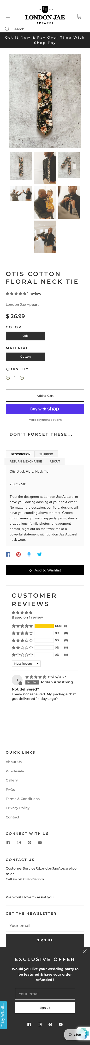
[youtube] (40, 842)
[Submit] (10, 29)
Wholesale (15, 771)
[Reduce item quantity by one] (8, 378)
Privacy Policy (18, 808)
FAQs (10, 789)
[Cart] (79, 16)
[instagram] (18, 842)
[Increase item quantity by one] (22, 378)
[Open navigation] (11, 16)
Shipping (46, 454)
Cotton (25, 356)
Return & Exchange (26, 461)
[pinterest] (29, 842)
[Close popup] (84, 952)
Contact (12, 817)
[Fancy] (29, 554)
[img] (36, 677)
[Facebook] (8, 554)
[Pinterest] (18, 554)
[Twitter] (39, 554)
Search (18, 29)
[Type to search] (7, 29)
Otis (25, 335)
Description (20, 454)
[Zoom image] (45, 102)
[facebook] (8, 842)
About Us (14, 762)
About (55, 461)
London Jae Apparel (23, 304)
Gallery (12, 780)
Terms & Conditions (23, 799)
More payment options (45, 419)
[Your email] (45, 926)
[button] (16, 102)
